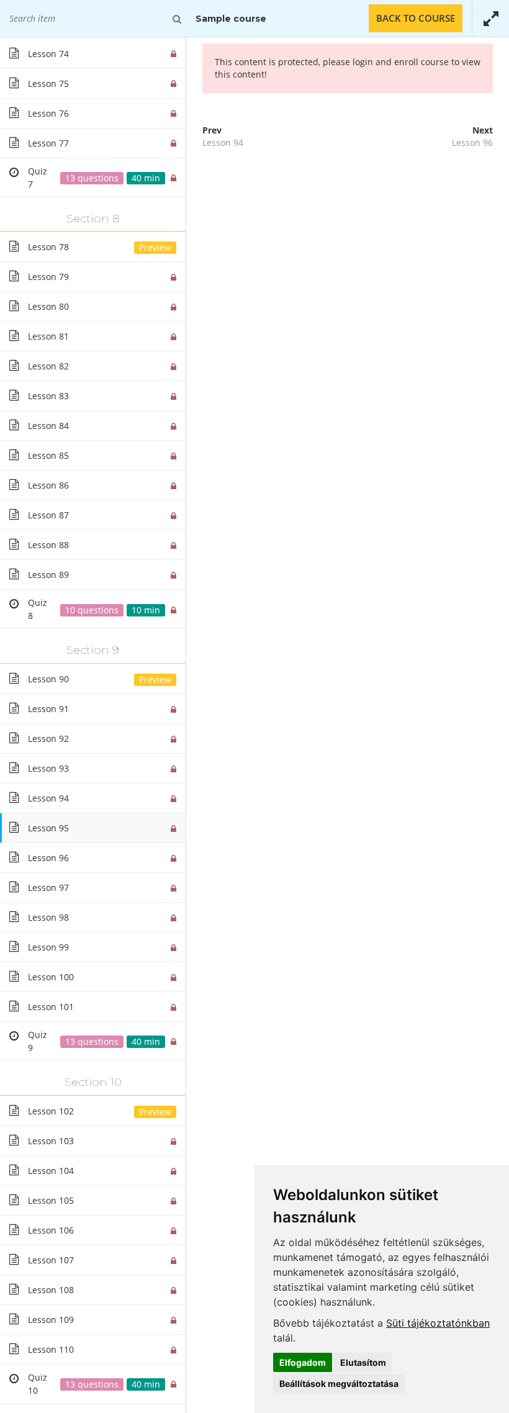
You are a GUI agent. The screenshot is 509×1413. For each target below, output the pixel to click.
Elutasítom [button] (363, 1362)
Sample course (231, 18)
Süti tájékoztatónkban (438, 1323)
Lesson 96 (472, 142)
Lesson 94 (222, 142)
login (363, 62)
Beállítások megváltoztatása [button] (339, 1383)
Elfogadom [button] (302, 1362)
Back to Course (415, 18)
